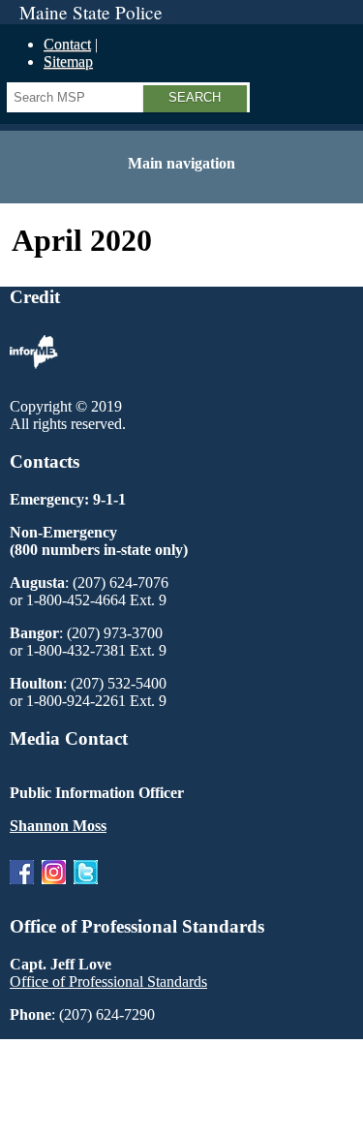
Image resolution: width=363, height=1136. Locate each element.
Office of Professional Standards (108, 981)
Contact (67, 44)
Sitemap (68, 61)
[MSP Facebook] (22, 888)
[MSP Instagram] (54, 888)
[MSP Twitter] (86, 888)
